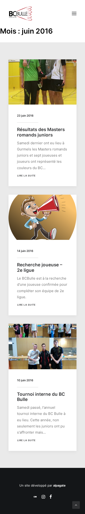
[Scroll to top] (76, 504)
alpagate (59, 485)
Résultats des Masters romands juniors (41, 132)
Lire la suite (26, 175)
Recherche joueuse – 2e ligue (39, 267)
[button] (74, 13)
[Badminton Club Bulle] (20, 13)
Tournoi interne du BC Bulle (41, 396)
